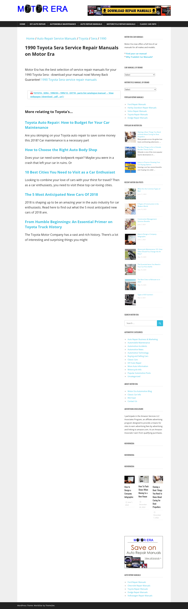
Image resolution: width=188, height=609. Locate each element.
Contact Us (132, 401)
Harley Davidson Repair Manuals (142, 107)
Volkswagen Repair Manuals (140, 595)
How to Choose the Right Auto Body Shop (61, 149)
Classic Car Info (148, 24)
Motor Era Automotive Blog (140, 391)
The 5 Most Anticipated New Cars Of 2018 (61, 194)
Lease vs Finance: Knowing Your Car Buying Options (149, 163)
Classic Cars (133, 359)
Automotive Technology (138, 352)
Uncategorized (134, 376)
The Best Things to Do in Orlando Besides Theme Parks (149, 148)
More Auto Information (138, 366)
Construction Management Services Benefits (147, 220)
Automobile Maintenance (63, 24)
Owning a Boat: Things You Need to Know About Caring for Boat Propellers (149, 134)
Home (22, 24)
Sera (94, 38)
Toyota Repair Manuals (138, 114)
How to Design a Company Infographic (128, 492)
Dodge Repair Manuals (138, 117)
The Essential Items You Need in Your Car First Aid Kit (149, 265)
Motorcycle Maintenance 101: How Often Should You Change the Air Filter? (150, 251)
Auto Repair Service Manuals (56, 38)
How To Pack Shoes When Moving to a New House (143, 491)
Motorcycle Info (134, 369)
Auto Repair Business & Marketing (143, 339)
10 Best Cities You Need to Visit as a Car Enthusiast (70, 172)
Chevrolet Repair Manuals (139, 585)
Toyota (83, 38)
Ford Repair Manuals (137, 104)
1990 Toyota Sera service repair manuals (69, 80)
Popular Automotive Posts (139, 373)
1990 (103, 38)
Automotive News (135, 349)
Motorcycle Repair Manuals (121, 24)
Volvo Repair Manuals (137, 111)
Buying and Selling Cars (138, 356)
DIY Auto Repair (37, 24)
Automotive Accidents (137, 346)
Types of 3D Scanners (145, 295)
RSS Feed (132, 398)
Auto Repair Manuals (91, 24)
